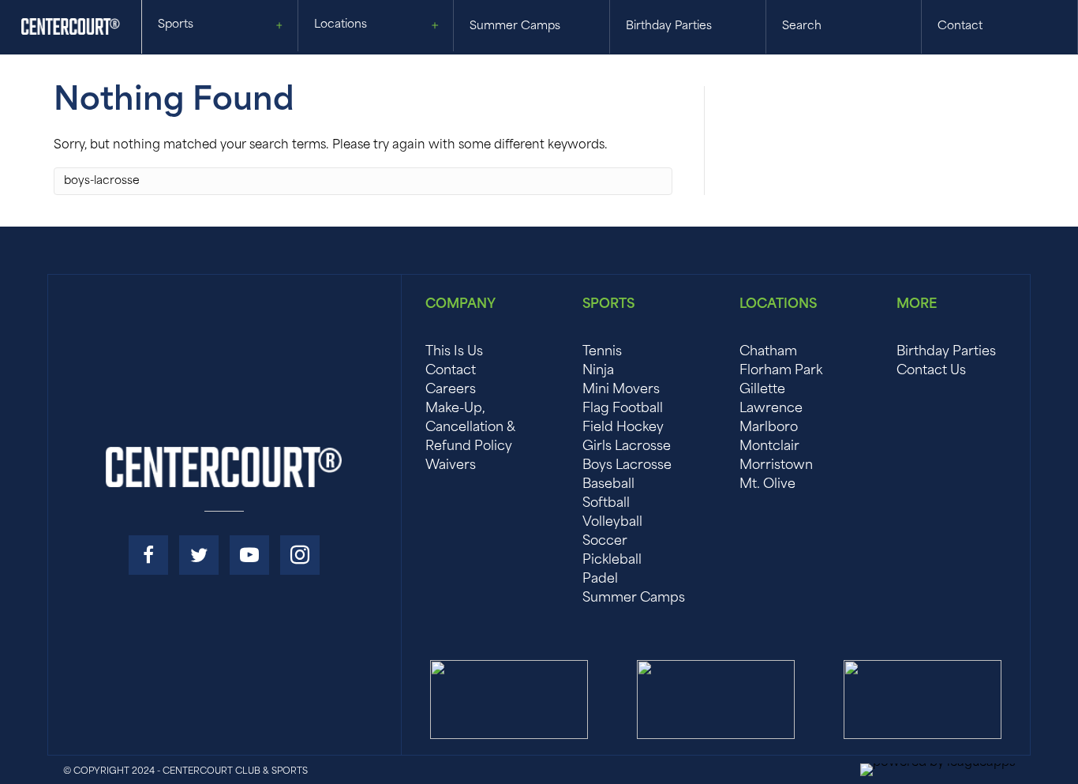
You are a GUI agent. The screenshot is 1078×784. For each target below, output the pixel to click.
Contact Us (931, 371)
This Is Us (454, 352)
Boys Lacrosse (627, 466)
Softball (606, 503)
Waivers (450, 466)
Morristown (776, 466)
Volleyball (612, 522)
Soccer (604, 541)
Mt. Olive (767, 484)
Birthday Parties (946, 352)
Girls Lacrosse (626, 447)
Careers (450, 390)
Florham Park (780, 371)
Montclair (769, 447)
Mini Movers (621, 390)
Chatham (768, 352)
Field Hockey (623, 428)
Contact (450, 371)
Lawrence (771, 409)
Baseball (608, 484)
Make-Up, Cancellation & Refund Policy (470, 428)
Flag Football (622, 409)
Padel (600, 579)
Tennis (602, 352)
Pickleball (612, 560)
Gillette (762, 390)
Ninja (598, 371)
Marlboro (768, 428)
